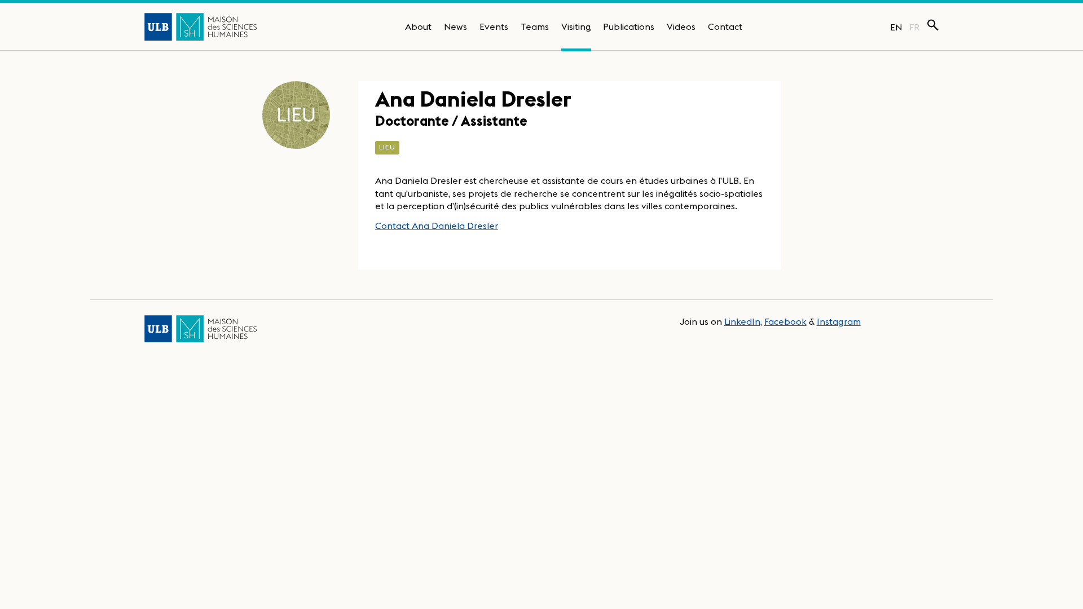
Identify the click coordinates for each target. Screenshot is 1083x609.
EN (896, 27)
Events (493, 26)
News (455, 26)
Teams (535, 26)
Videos (681, 26)
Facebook (785, 321)
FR (914, 27)
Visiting (576, 26)
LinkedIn (742, 321)
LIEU (387, 147)
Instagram (839, 321)
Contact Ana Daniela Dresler (436, 225)
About (418, 26)
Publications (628, 26)
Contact (725, 26)
